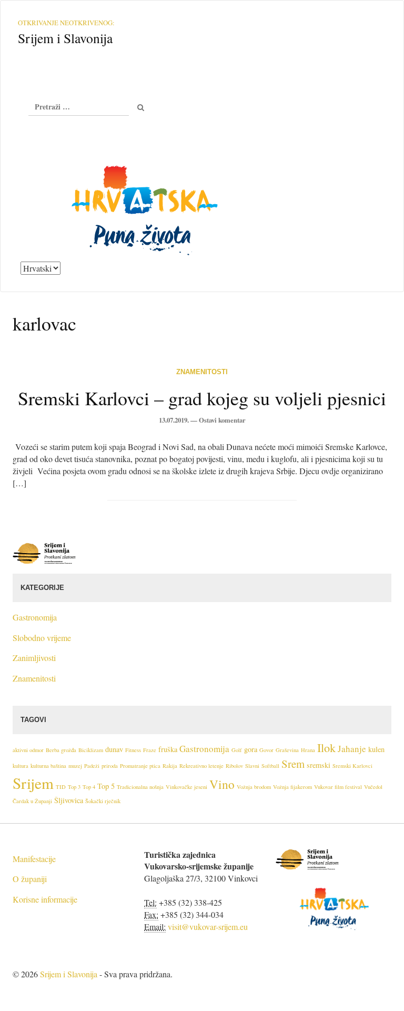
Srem (293, 763)
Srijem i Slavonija (68, 973)
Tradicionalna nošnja (140, 786)
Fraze (149, 750)
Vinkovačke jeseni (186, 786)
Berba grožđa (61, 750)
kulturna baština (48, 765)
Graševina (287, 750)
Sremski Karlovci (352, 765)
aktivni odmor (28, 750)
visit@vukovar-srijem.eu (208, 926)
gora (250, 749)
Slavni (252, 765)
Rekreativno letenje (201, 765)
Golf (236, 750)
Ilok (326, 747)
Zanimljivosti (34, 657)
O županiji (30, 878)
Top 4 (89, 786)
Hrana (308, 750)
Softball (270, 765)
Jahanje (352, 749)
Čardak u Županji (32, 801)
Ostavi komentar (222, 420)
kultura (20, 765)
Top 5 (106, 786)
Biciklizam (90, 750)
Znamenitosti (202, 372)
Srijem (33, 783)
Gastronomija (35, 617)
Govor (266, 750)
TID (61, 786)
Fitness (133, 750)
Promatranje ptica (140, 765)
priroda (110, 765)
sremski (318, 765)
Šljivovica (68, 800)
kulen (376, 749)
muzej (75, 765)
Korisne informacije (45, 899)
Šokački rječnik (102, 801)
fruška (167, 749)
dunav (114, 749)
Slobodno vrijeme (42, 637)
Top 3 (74, 786)
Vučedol (373, 786)
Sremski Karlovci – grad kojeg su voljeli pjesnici (202, 398)
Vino (222, 784)
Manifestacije (34, 858)
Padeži (91, 765)
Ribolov (234, 765)
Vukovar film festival (338, 786)
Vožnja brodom (254, 786)
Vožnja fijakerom (292, 786)
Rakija (170, 765)
